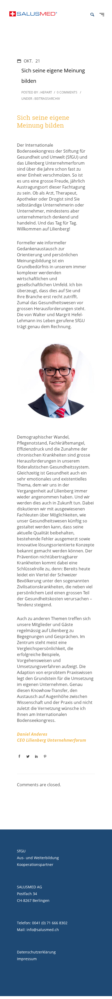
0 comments (67, 92)
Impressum (27, 958)
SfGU (21, 850)
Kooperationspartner (35, 864)
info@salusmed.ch (43, 929)
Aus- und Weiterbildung (38, 857)
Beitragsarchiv (47, 98)
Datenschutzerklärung (36, 952)
